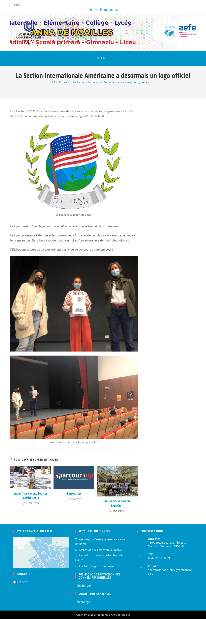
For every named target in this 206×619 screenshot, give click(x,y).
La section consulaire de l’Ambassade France (99, 557)
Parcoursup (74, 493)
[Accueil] (53, 82)
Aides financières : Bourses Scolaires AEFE (30, 495)
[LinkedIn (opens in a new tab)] (100, 10)
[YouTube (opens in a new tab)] (106, 10)
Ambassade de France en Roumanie (100, 550)
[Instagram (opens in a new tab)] (96, 10)
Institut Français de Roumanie (97, 566)
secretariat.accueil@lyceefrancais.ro (170, 571)
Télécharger (83, 586)
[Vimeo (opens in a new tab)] (111, 10)
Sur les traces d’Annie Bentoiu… (117, 503)
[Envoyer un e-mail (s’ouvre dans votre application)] (116, 10)
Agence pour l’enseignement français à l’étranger (100, 541)
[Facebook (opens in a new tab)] (91, 10)
